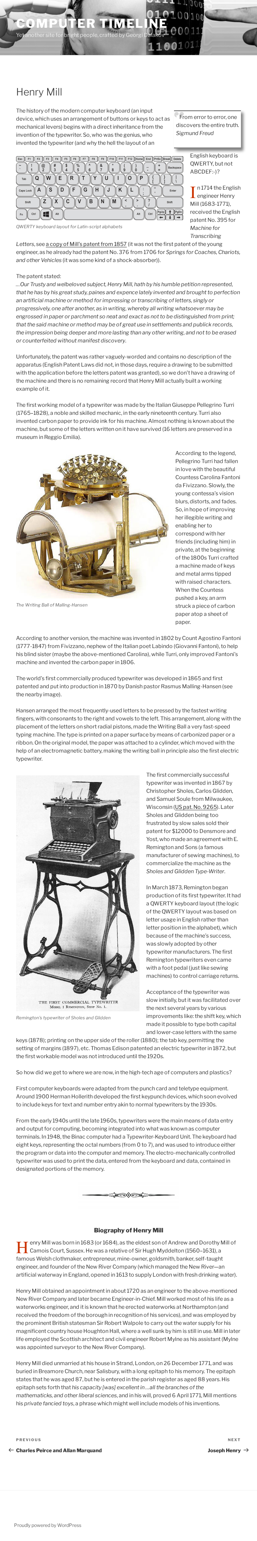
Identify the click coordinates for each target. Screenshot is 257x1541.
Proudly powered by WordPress (47, 1525)
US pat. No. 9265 (196, 807)
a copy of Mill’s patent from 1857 (86, 244)
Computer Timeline (92, 23)
